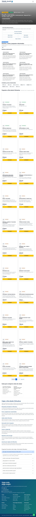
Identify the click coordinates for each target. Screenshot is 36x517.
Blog (13, 508)
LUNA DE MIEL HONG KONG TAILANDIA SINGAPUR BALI (7, 176)
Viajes (5, 14)
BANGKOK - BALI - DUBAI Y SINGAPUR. (24, 247)
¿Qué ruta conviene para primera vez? (9, 465)
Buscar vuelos (4, 496)
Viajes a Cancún (26, 497)
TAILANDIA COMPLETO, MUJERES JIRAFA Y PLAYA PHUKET (25, 367)
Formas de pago (26, 506)
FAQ (25, 510)
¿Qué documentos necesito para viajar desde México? (12, 468)
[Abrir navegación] (33, 1)
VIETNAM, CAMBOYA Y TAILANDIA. (26, 342)
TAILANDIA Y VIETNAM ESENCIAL (8, 294)
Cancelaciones (26, 509)
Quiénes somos (26, 505)
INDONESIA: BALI (5, 270)
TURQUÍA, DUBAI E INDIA (24, 151)
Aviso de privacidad (27, 508)
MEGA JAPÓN (21, 104)
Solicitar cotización (18, 12)
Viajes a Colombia (18, 38)
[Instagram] (3, 488)
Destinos (14, 505)
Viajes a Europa (10, 35)
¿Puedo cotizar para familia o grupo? (9, 470)
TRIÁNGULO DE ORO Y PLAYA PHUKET (24, 318)
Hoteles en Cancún (5, 505)
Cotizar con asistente (28, 504)
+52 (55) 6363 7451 (5, 12)
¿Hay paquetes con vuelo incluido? (9, 460)
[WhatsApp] (6, 488)
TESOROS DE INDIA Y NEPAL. (24, 222)
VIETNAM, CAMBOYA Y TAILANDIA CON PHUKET (9, 222)
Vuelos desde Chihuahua (6, 497)
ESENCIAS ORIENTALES (6, 128)
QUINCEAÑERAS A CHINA (24, 128)
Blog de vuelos (15, 500)
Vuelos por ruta (15, 497)
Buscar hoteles (4, 504)
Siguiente (22, 379)
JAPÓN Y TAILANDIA (6, 366)
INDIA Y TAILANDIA (6, 198)
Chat (23, 12)
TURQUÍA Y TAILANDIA (6, 104)
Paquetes (14, 506)
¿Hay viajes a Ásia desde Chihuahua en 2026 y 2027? (12, 451)
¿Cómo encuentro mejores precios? (9, 473)
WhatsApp (11, 12)
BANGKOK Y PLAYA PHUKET (24, 270)
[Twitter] (4, 488)
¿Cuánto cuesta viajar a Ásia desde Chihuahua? (11, 458)
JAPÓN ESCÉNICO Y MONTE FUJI (25, 198)
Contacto (14, 509)
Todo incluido (4, 506)
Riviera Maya (4, 508)
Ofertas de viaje (4, 500)
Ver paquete (10, 136)
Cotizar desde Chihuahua (18, 33)
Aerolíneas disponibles (16, 496)
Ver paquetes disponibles (18, 31)
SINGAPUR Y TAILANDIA (7, 317)
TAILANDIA (4, 246)
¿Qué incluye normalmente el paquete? (9, 463)
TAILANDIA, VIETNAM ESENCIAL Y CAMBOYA (25, 176)
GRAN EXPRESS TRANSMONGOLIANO (26, 294)
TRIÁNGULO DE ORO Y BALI (7, 151)
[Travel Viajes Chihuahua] (7, 1)
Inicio (2, 14)
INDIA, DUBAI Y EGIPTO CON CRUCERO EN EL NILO (8, 343)
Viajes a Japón (26, 35)
